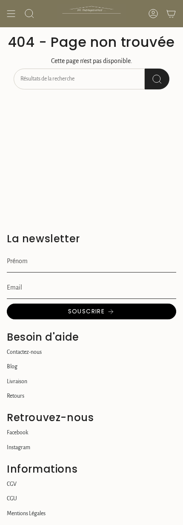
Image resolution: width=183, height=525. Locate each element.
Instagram (18, 447)
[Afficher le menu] (11, 13)
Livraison (17, 381)
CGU (12, 499)
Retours (15, 396)
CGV (12, 484)
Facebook (17, 433)
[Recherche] (157, 79)
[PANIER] (171, 13)
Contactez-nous (24, 352)
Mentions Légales (26, 513)
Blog (12, 367)
